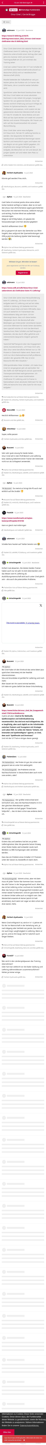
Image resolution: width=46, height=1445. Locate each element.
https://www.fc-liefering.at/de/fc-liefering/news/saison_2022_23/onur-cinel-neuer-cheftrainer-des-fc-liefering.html (21, 38)
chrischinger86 (11, 770)
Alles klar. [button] (7, 1432)
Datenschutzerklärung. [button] (29, 1426)
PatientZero (9, 762)
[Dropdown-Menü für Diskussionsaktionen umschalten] (43, 2)
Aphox (7, 667)
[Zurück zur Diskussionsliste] (2, 2)
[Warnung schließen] (24, 1440)
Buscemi (8, 488)
